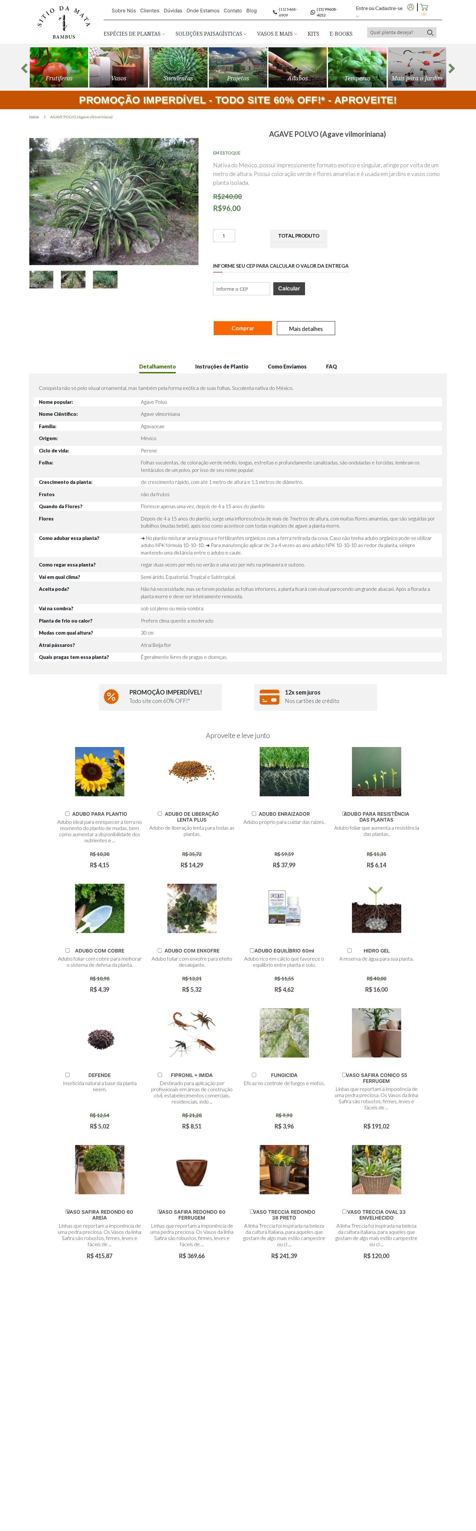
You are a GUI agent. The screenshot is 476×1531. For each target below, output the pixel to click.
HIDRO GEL (377, 951)
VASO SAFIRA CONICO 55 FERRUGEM (376, 1078)
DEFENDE (99, 1075)
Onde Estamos (203, 10)
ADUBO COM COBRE (99, 951)
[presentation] (24, 68)
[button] (45, 279)
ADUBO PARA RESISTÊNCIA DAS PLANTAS (376, 817)
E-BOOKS (341, 33)
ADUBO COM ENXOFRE (192, 951)
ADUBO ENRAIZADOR (284, 814)
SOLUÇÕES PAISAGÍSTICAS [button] (210, 33)
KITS (313, 33)
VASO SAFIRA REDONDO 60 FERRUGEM (192, 1215)
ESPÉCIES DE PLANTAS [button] (133, 33)
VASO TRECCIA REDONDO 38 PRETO (284, 1215)
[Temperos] (357, 67)
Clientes (149, 10)
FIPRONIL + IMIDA (192, 1075)
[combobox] (395, 32)
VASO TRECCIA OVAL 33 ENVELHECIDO (376, 1215)
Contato (233, 10)
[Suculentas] (178, 67)
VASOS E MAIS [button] (275, 33)
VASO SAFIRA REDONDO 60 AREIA (99, 1215)
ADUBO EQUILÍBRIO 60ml (284, 951)
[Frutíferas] (59, 67)
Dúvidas (173, 10)
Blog (251, 10)
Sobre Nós (124, 10)
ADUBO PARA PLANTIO (99, 814)
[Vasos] (118, 67)
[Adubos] (297, 67)
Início (34, 116)
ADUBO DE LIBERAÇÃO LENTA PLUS (192, 817)
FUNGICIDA (284, 1075)
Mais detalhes (306, 328)
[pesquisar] (430, 32)
